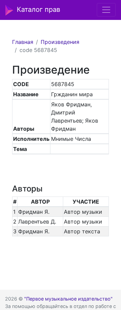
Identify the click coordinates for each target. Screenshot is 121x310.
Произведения (60, 41)
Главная (22, 41)
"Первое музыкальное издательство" (68, 299)
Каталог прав (38, 9)
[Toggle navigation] (106, 10)
